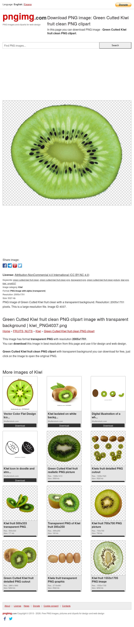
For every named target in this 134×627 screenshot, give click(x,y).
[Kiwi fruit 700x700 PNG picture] (108, 503)
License (17, 605)
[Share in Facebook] (5, 265)
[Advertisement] (67, 75)
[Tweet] (20, 265)
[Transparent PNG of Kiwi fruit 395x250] (64, 503)
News (26, 605)
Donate (36, 605)
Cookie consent (51, 605)
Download (20, 425)
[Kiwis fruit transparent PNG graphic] (64, 558)
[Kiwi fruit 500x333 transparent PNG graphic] (20, 503)
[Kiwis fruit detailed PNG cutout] (108, 448)
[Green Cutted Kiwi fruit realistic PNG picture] (64, 448)
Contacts (66, 605)
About (7, 605)
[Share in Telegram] (10, 265)
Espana (28, 4)
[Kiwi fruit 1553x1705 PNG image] (108, 558)
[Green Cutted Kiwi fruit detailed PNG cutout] (20, 558)
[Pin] (15, 265)
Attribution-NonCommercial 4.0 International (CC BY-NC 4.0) (52, 275)
